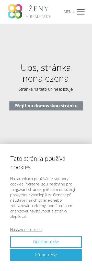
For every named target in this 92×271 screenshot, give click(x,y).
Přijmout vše (46, 254)
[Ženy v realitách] (31, 12)
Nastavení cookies (26, 229)
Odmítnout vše (46, 242)
